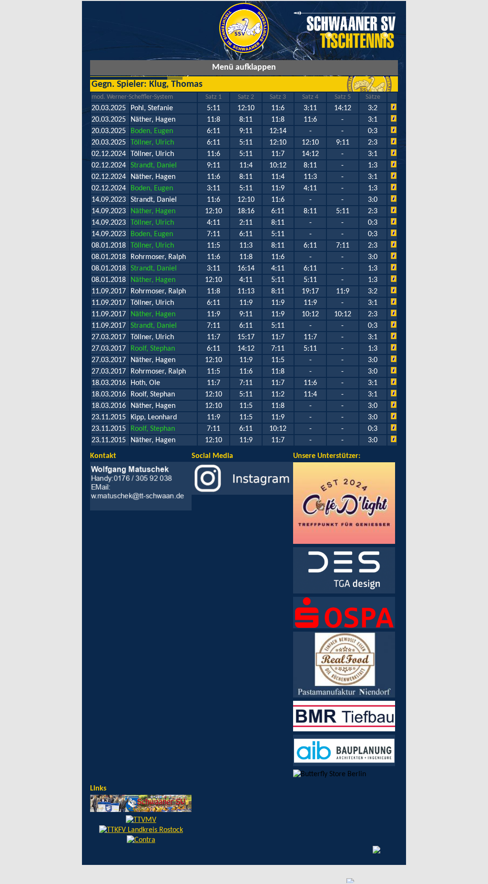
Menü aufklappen (244, 67)
